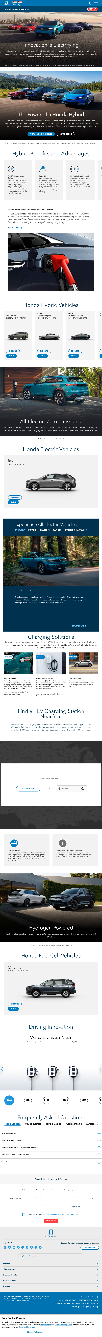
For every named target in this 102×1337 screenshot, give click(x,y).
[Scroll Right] (96, 1124)
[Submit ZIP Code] (83, 789)
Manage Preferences (35, 1332)
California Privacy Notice (63, 1325)
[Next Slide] (98, 175)
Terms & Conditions (89, 1303)
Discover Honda (10, 1275)
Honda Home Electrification (55, 686)
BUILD (11, 356)
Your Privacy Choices (78, 1307)
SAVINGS (57, 530)
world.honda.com (23, 1300)
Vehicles (6, 1264)
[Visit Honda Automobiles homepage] (51, 1233)
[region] (51, 1325)
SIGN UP (92, 9)
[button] (90, 3)
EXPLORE (13, 351)
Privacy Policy (74, 1214)
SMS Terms (76, 1303)
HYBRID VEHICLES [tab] (12, 1124)
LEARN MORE (66, 134)
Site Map (95, 1307)
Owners (6, 1286)
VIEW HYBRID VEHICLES (41, 134)
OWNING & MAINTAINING (76, 530)
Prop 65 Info (92, 1297)
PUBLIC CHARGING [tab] (74, 1124)
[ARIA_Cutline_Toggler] (97, 65)
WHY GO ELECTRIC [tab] (33, 1124)
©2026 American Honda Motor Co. (16, 1296)
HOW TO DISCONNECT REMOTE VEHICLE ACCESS (78, 1300)
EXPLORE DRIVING (79, 626)
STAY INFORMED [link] (89, 1247)
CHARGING (45, 530)
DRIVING (32, 530)
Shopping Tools (9, 1269)
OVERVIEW (20, 530)
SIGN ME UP (51, 1221)
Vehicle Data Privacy (64, 1303)
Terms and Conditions (55, 1214)
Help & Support (9, 1281)
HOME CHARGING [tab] (53, 1124)
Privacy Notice (80, 1297)
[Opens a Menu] (96, 3)
